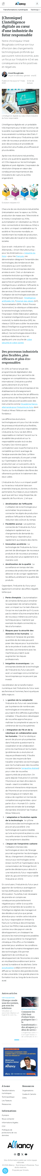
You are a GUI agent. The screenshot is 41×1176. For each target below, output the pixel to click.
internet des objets (25, 301)
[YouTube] (26, 1154)
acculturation (8, 968)
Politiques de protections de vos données (9, 1132)
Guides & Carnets (29, 1094)
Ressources (6, 1104)
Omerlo (26, 1170)
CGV (3, 1126)
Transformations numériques (15, 10)
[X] (22, 1154)
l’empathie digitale (29, 768)
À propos (5, 1115)
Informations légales (10, 1123)
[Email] (15, 1154)
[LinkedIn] (19, 1154)
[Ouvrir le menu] (3, 3)
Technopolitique (8, 1097)
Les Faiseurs (7, 1101)
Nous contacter (8, 1119)
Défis (24, 1098)
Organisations (27, 1091)
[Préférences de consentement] (5, 1171)
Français (20, 256)
